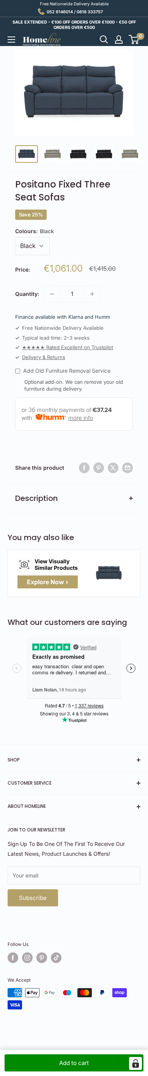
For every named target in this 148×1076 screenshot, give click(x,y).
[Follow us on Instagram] (27, 957)
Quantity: (27, 294)
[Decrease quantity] (52, 294)
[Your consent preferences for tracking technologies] (135, 1063)
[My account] (119, 39)
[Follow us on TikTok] (56, 957)
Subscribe (33, 897)
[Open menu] (11, 40)
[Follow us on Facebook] (13, 957)
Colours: (34, 231)
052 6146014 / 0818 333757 (75, 11)
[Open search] (104, 39)
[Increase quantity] (92, 294)
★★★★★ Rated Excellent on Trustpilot (67, 347)
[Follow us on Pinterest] (41, 957)
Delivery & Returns (43, 357)
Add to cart (74, 1062)
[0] (134, 39)
